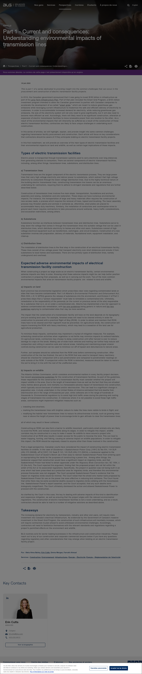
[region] (71, 668)
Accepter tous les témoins (119, 668)
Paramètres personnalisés (99, 668)
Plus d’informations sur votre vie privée (42, 672)
